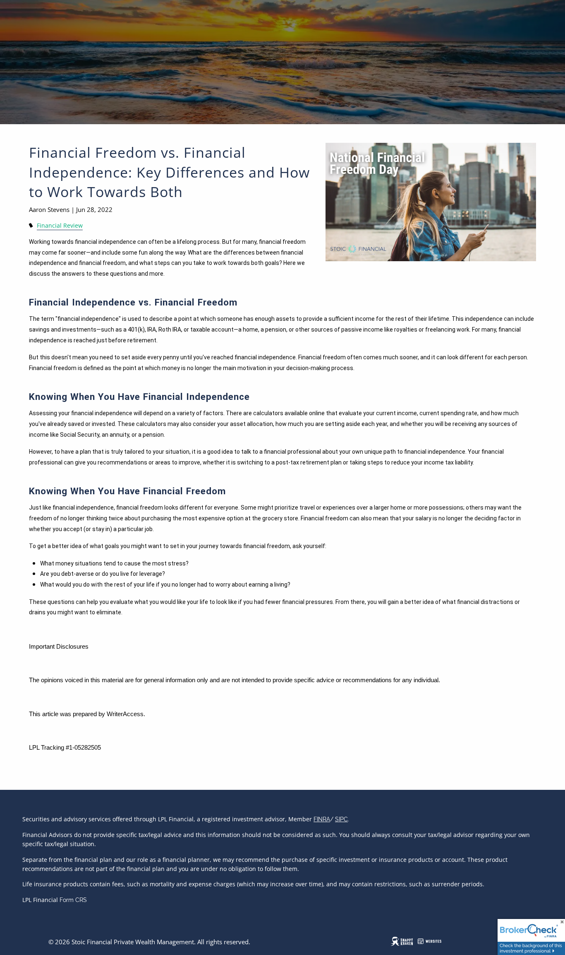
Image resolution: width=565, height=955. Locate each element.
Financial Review (60, 225)
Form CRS (73, 900)
